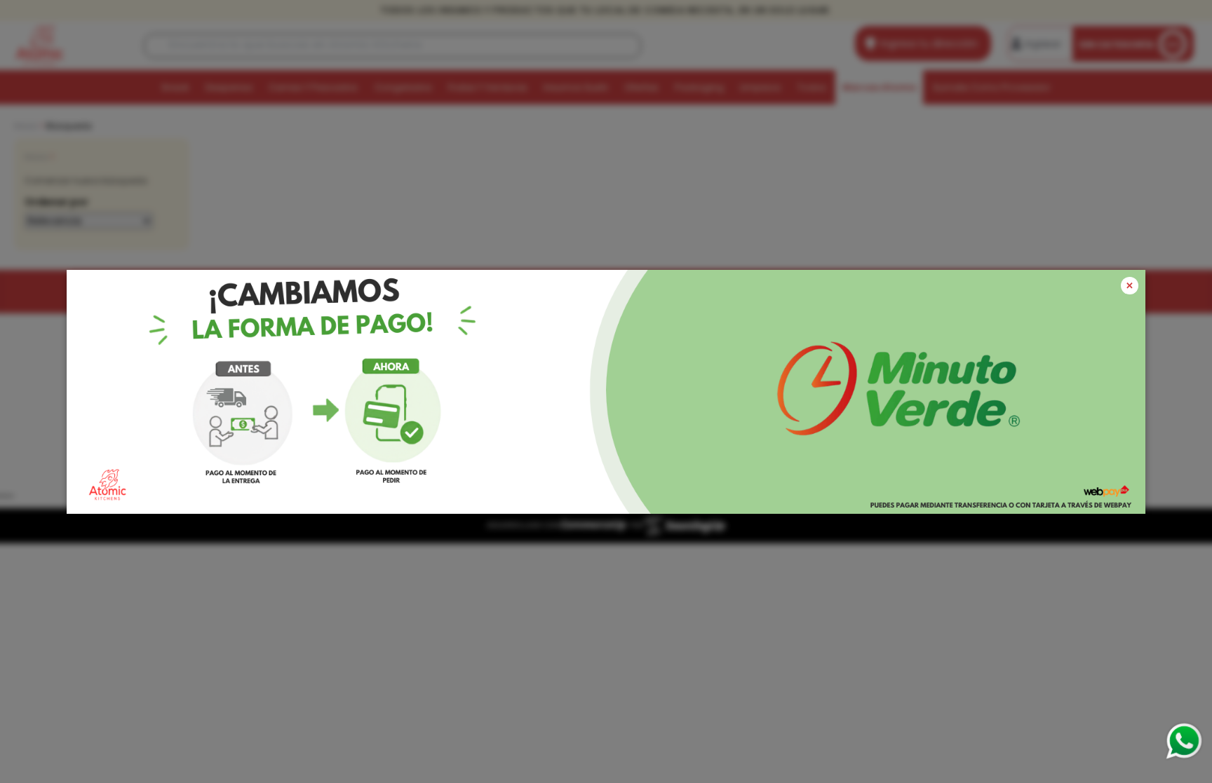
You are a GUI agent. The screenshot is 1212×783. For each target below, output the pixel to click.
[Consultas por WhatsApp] (1184, 741)
